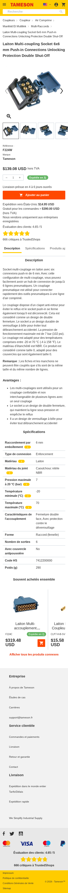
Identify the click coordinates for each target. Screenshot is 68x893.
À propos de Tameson (21, 687)
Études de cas (17, 697)
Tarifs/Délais (16, 791)
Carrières (14, 707)
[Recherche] (62, 11)
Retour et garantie (19, 756)
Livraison (14, 746)
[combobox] (34, 11)
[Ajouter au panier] (41, 643)
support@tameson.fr (21, 717)
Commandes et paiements (24, 736)
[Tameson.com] (22, 4)
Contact (13, 766)
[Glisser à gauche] (61, 90)
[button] (5, 4)
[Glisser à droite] (6, 90)
